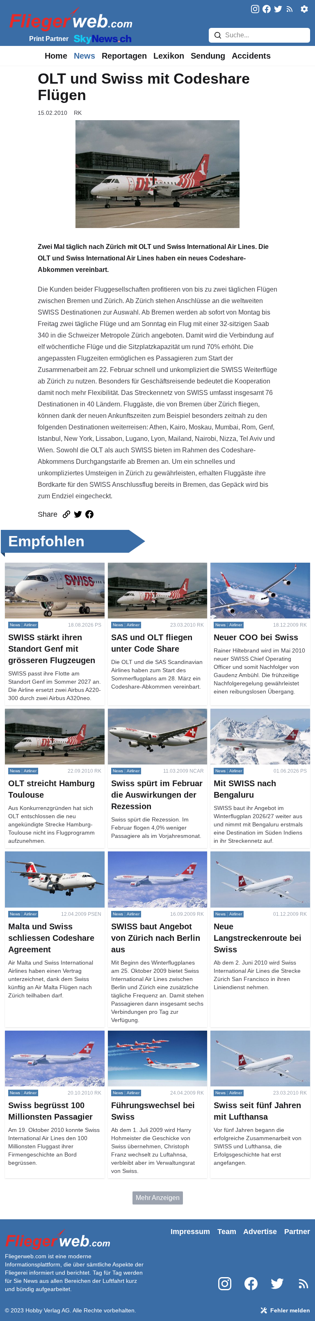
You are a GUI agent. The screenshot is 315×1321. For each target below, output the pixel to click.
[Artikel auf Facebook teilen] (89, 514)
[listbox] (56, 55)
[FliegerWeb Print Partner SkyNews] (100, 38)
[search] (218, 35)
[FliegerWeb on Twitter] (278, 9)
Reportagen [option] (124, 55)
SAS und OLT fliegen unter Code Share (155, 572)
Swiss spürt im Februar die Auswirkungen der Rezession (151, 718)
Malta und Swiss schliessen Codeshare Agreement (45, 861)
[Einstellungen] (304, 9)
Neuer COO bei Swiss (242, 567)
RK (78, 113)
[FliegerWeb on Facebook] (266, 9)
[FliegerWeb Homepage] (69, 18)
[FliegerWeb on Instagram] (255, 9)
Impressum (190, 1231)
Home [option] (56, 55)
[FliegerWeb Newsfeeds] (289, 9)
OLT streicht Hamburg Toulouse (51, 713)
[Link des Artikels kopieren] (66, 514)
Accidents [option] (251, 55)
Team (226, 1231)
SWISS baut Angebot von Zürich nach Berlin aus (155, 861)
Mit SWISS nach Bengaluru (250, 713)
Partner (297, 1231)
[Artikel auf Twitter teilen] (78, 514)
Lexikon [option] (168, 55)
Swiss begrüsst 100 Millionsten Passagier (50, 1040)
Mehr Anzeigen (158, 1197)
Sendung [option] (208, 55)
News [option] (84, 55)
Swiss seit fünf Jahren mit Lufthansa (247, 1040)
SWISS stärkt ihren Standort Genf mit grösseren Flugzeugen (53, 572)
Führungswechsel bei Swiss (149, 1035)
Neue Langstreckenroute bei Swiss (251, 861)
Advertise (260, 1231)
